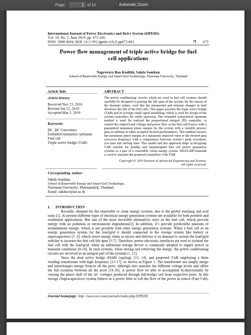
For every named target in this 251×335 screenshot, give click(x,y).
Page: (60, 5)
